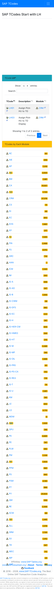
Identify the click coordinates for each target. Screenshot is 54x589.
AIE (10, 159)
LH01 (11, 108)
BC (11, 173)
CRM (41, 108)
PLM (11, 448)
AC (10, 153)
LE (10, 403)
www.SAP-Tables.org (31, 561)
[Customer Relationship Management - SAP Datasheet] (45, 107)
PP (11, 462)
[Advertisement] (27, 47)
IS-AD (12, 288)
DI (10, 211)
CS (10, 204)
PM (10, 455)
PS (10, 474)
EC (10, 217)
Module (40, 101)
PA (10, 436)
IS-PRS (12, 365)
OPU (11, 429)
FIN (10, 243)
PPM (11, 468)
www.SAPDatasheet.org (14, 565)
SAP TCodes (10, 3)
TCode (9, 101)
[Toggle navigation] (48, 3)
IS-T (11, 384)
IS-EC (12, 314)
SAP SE (44, 586)
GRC (11, 256)
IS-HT (12, 339)
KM (10, 397)
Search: (12, 91)
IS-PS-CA (13, 371)
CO (11, 192)
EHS (11, 224)
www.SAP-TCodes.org (30, 571)
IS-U (11, 391)
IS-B (11, 294)
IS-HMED (13, 333)
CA (10, 185)
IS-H (11, 320)
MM (11, 423)
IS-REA (12, 378)
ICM (11, 269)
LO (10, 410)
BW (10, 179)
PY (10, 493)
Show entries (26, 85)
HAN (11, 262)
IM (10, 275)
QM (10, 500)
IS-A (11, 281)
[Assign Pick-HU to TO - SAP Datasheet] (7, 111)
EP (10, 230)
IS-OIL (12, 358)
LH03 (11, 117)
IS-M (11, 346)
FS (10, 249)
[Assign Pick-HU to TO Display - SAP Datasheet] (7, 120)
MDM (11, 416)
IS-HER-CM (14, 326)
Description (25, 101)
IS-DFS (12, 307)
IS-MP (12, 352)
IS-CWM (13, 301)
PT (10, 487)
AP (10, 166)
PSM (11, 480)
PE (10, 442)
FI (10, 237)
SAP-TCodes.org (5, 578)
